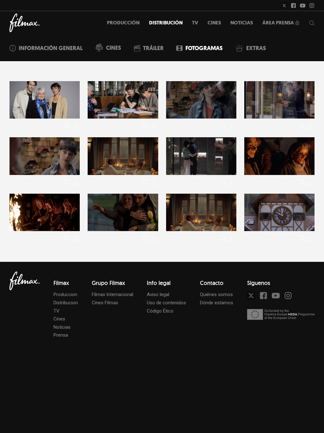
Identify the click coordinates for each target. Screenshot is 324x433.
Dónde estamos (216, 303)
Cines (59, 319)
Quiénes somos (216, 294)
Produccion (65, 294)
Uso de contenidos (166, 303)
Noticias (62, 327)
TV (56, 311)
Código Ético (160, 311)
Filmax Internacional (112, 294)
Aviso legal (158, 294)
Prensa (60, 335)
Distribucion (65, 303)
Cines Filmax (105, 303)
